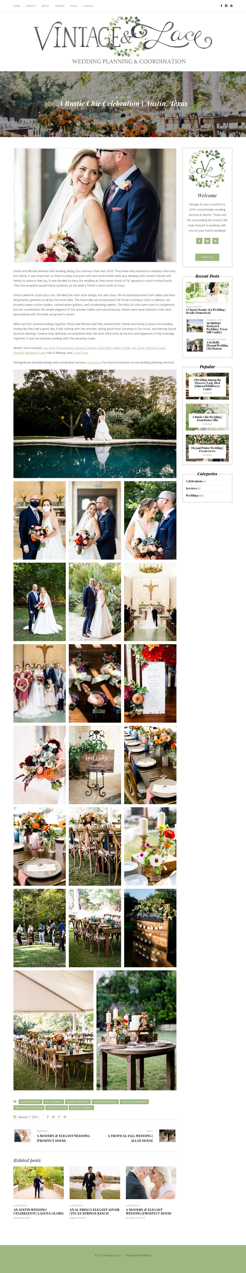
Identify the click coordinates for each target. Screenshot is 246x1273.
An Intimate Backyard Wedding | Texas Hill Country (216, 327)
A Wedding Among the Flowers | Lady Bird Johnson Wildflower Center (207, 384)
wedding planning (81, 1108)
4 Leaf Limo (80, 352)
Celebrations (194, 481)
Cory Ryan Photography (58, 348)
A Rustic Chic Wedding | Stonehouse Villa (207, 418)
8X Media (145, 1255)
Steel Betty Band (109, 348)
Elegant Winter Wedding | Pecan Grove (207, 449)
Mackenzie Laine (35, 352)
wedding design (56, 1108)
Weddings (128, 111)
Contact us (94, 362)
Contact (88, 6)
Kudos (74, 6)
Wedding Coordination (28, 1108)
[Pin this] (65, 1117)
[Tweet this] (53, 1117)
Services (31, 6)
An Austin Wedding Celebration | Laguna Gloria (38, 1211)
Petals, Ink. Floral (133, 348)
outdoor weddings (105, 1102)
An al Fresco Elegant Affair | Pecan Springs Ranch (94, 1211)
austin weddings (30, 1102)
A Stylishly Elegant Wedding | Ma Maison (217, 345)
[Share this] (48, 1117)
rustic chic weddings (134, 1102)
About (45, 6)
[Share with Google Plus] (59, 1117)
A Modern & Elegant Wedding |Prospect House (148, 1211)
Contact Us (207, 257)
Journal (60, 6)
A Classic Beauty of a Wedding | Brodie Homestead (205, 311)
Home (16, 6)
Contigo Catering (86, 348)
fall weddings (53, 1102)
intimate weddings (78, 1102)
